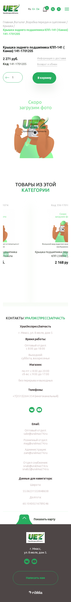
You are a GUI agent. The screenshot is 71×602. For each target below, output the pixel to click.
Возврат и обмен (47, 64)
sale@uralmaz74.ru (36, 433)
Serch (53, 9)
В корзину (44, 77)
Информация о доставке (51, 58)
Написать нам (35, 577)
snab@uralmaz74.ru (35, 466)
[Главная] (11, 9)
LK (59, 9)
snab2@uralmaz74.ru (35, 469)
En (33, 9)
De (37, 9)
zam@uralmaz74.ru (36, 453)
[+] (11, 78)
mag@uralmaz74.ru (36, 443)
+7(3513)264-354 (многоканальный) (35, 396)
